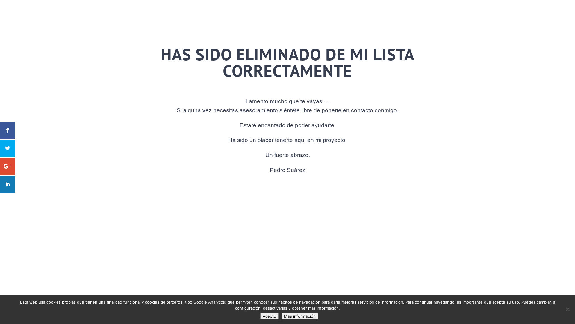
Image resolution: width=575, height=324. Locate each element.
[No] (568, 309)
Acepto (269, 316)
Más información (300, 316)
